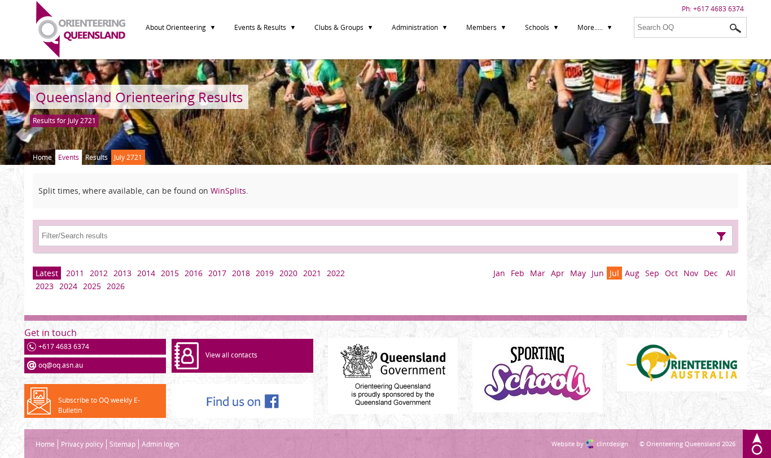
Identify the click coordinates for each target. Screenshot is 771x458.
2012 (99, 273)
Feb (517, 273)
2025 (92, 286)
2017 (217, 273)
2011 (75, 273)
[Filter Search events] (721, 236)
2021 (312, 273)
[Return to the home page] (81, 55)
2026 (116, 286)
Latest (47, 273)
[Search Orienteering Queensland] (735, 28)
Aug (632, 273)
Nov (691, 273)
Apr (557, 273)
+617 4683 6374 (718, 9)
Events (68, 157)
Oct (671, 273)
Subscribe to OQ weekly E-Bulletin (99, 405)
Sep (652, 273)
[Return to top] (757, 444)
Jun (598, 273)
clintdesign (601, 443)
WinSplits (228, 190)
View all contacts (231, 355)
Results (96, 157)
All (730, 273)
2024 (68, 286)
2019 (265, 273)
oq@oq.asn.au (60, 365)
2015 (170, 273)
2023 (45, 286)
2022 (336, 273)
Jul (614, 273)
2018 (241, 273)
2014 (146, 273)
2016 (194, 273)
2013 (122, 273)
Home (42, 157)
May (578, 273)
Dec (711, 273)
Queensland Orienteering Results (139, 97)
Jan (499, 273)
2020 (288, 273)
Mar (537, 273)
